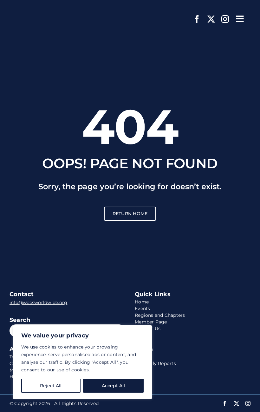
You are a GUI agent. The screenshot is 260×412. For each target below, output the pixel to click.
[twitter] (211, 19)
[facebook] (197, 19)
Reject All (51, 386)
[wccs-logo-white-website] (49, 9)
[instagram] (225, 19)
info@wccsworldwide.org (38, 302)
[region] (82, 362)
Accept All (113, 386)
